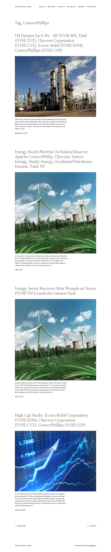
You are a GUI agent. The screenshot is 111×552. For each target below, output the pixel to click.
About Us (42, 6)
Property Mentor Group (23, 6)
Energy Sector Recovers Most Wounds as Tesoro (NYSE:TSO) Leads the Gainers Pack (55, 291)
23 (93, 525)
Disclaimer (81, 6)
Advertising (51, 6)
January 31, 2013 (20, 510)
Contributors (71, 6)
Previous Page (20, 525)
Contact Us (61, 6)
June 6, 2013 (19, 269)
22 (91, 525)
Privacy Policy (91, 6)
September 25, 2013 (21, 133)
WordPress (92, 545)
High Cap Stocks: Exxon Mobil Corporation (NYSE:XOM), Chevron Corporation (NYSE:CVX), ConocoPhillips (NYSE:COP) (51, 420)
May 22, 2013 (19, 396)
